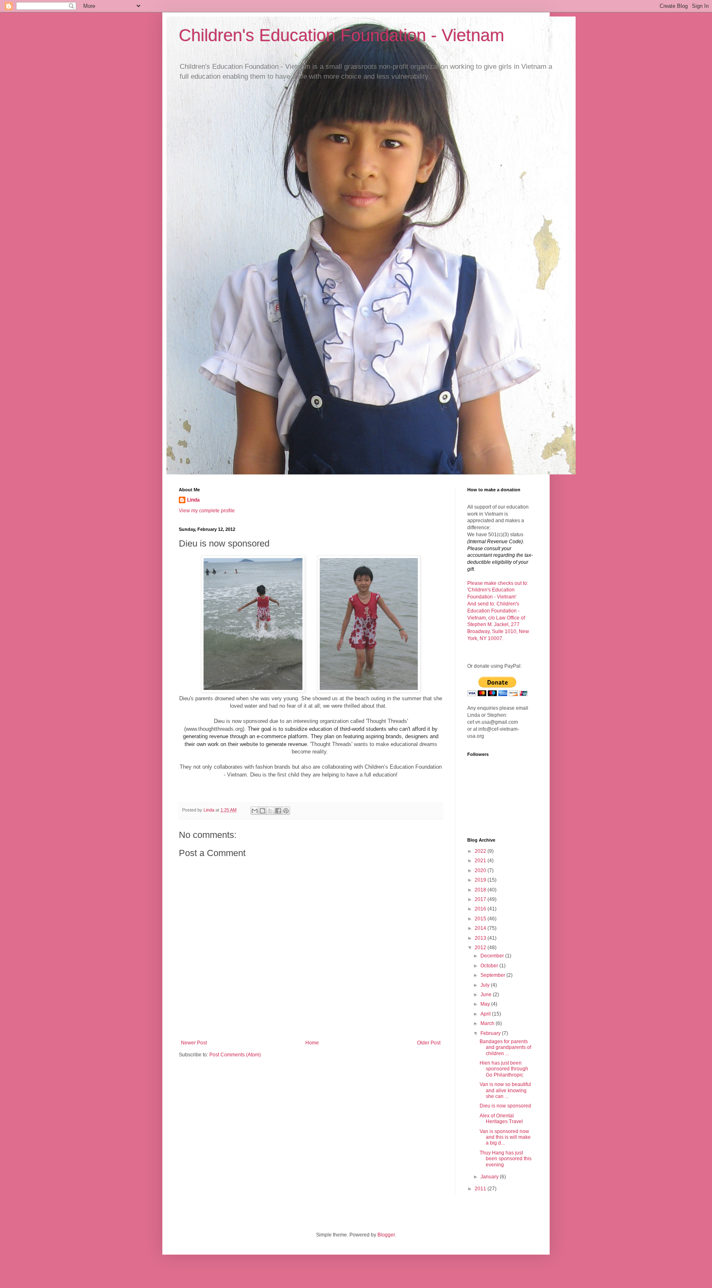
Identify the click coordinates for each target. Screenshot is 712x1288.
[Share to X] (270, 811)
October (489, 966)
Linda (193, 500)
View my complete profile (207, 511)
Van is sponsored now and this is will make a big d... (505, 1137)
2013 (481, 938)
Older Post (428, 1043)
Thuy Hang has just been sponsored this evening (506, 1159)
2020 (481, 870)
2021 (481, 860)
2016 (481, 909)
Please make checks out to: (497, 583)
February (491, 1033)
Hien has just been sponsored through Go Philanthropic (504, 1069)
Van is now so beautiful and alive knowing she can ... (505, 1090)
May (485, 1004)
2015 (481, 919)
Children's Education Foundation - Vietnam (341, 35)
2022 (481, 851)
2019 (481, 880)
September (493, 975)
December (492, 956)
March (488, 1023)
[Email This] (255, 811)
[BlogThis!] (262, 811)
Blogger (386, 1235)
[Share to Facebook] (278, 811)
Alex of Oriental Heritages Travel (501, 1118)
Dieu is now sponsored (505, 1106)
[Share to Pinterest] (286, 811)
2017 (481, 899)
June (486, 994)
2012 (481, 947)
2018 (481, 890)
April (486, 1014)
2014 (481, 928)
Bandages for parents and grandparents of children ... (505, 1047)
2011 (481, 1189)
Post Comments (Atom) (235, 1055)
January (490, 1177)
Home (312, 1043)
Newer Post (194, 1043)
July (485, 985)
